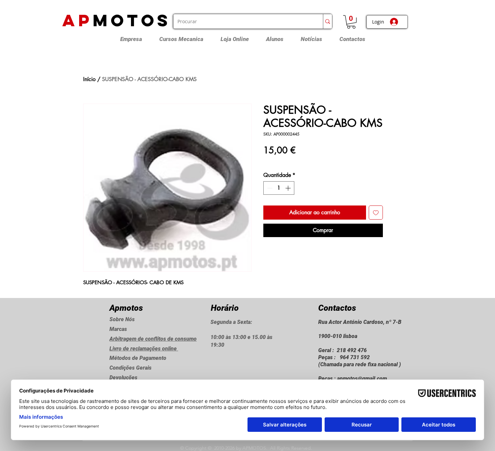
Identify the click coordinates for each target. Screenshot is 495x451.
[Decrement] (269, 188)
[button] (351, 22)
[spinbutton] (279, 188)
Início (89, 79)
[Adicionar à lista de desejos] (376, 212)
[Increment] (288, 188)
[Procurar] (327, 21)
